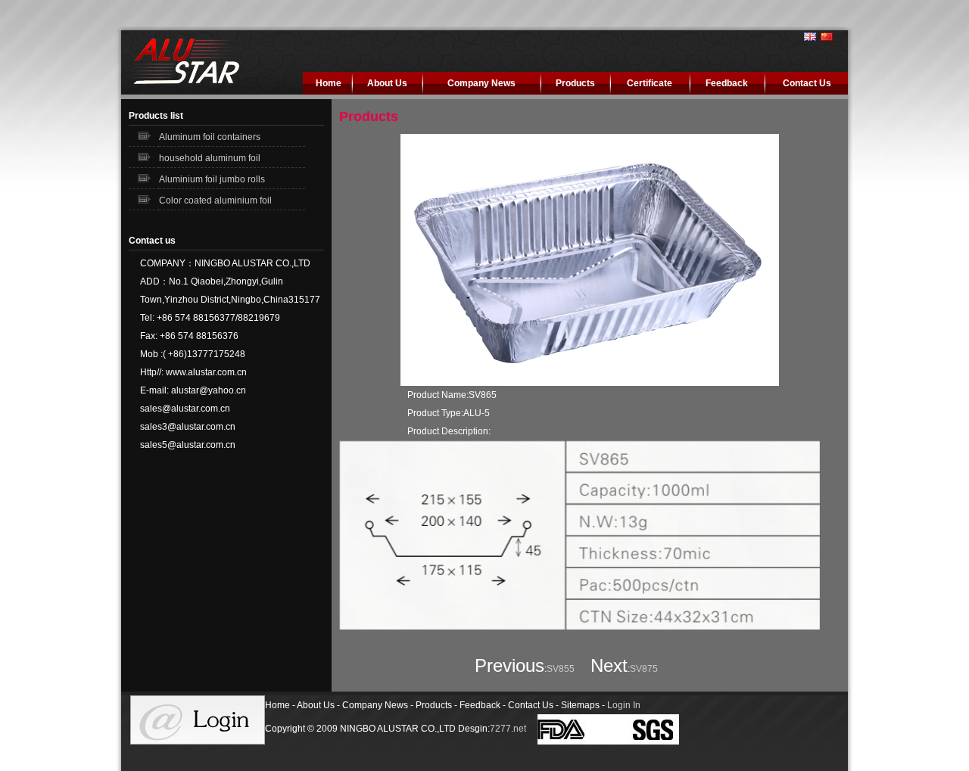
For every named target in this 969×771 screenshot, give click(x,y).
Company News (481, 83)
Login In (623, 705)
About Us (387, 83)
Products (575, 83)
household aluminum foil (209, 158)
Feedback (727, 83)
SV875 (644, 669)
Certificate (649, 83)
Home (328, 83)
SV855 (561, 669)
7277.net (508, 728)
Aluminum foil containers (209, 137)
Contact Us (807, 83)
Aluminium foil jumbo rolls (212, 179)
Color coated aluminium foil (215, 200)
